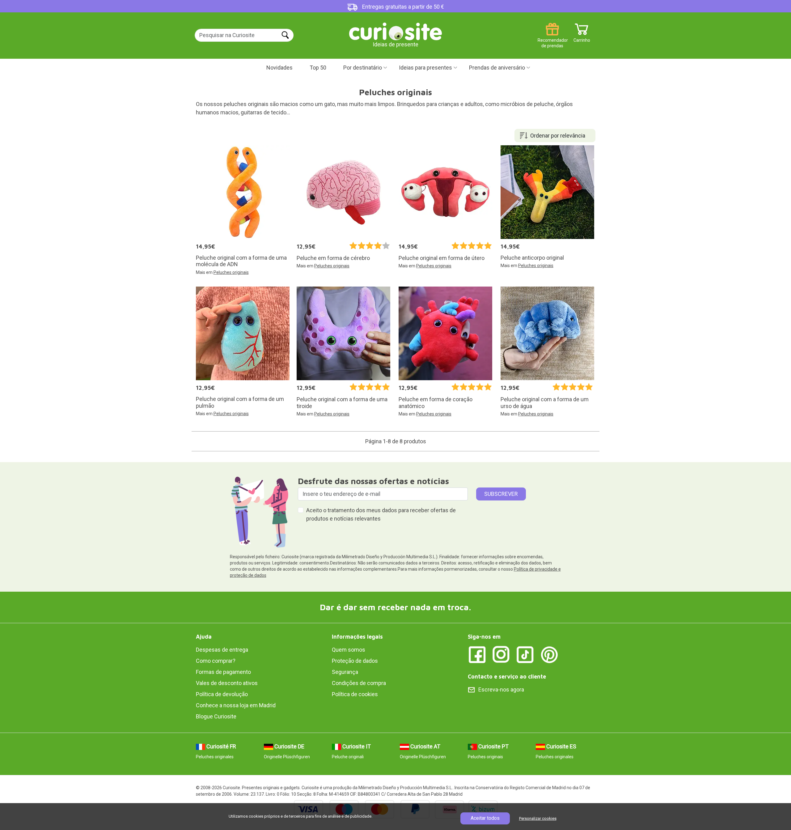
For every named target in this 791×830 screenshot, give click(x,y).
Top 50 (318, 67)
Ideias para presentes (425, 67)
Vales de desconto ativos (227, 683)
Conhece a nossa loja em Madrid (236, 705)
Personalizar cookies (537, 818)
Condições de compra (359, 683)
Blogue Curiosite (216, 716)
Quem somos (348, 649)
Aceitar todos (485, 818)
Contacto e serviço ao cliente (507, 676)
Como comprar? (215, 661)
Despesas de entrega (222, 649)
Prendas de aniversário (497, 67)
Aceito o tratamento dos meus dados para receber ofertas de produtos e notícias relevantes (381, 514)
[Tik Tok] (525, 654)
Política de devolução (222, 694)
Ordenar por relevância (557, 135)
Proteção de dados (355, 661)
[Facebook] (477, 654)
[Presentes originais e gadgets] (395, 31)
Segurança (345, 672)
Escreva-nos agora (501, 689)
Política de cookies (355, 694)
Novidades (279, 67)
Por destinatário (362, 67)
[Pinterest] (549, 654)
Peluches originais (231, 272)
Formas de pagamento (223, 672)
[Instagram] (501, 654)
